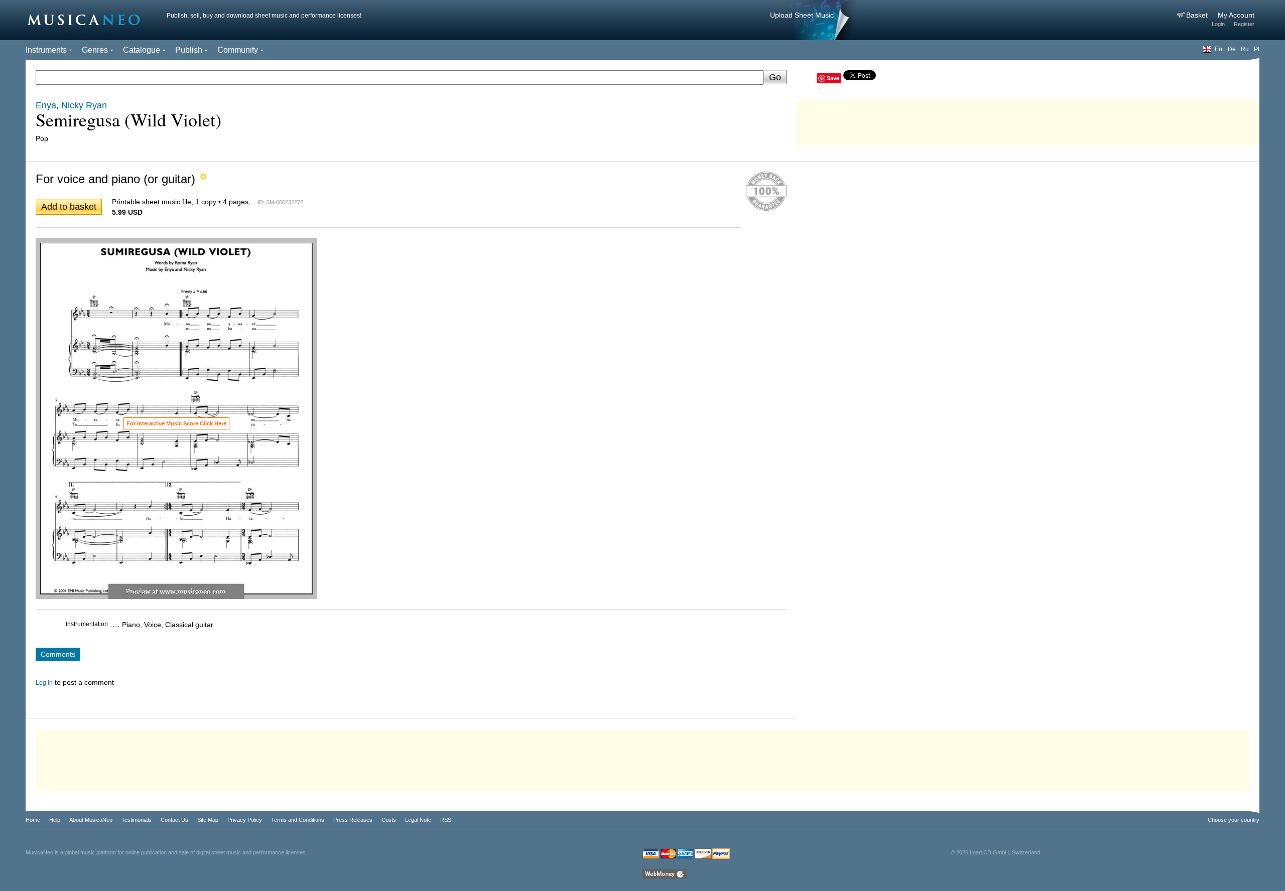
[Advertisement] (1028, 120)
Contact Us (174, 820)
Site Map (207, 820)
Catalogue (141, 50)
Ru (1245, 49)
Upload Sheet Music (802, 15)
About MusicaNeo (90, 820)
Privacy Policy (244, 820)
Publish (188, 50)
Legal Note (418, 820)
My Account (1236, 15)
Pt (1256, 49)
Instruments (46, 50)
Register (1244, 24)
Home (33, 820)
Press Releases (352, 820)
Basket (1198, 15)
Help (54, 820)
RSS (445, 820)
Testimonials (136, 820)
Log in (44, 682)
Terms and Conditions (297, 820)
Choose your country (1233, 820)
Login (1218, 24)
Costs (388, 820)
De (1232, 49)
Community (237, 50)
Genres (95, 50)
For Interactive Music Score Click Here (176, 423)
